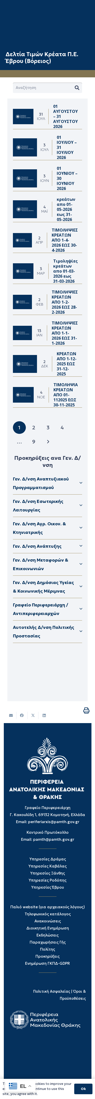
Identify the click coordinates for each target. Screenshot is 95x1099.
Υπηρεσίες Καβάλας (47, 866)
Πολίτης (47, 949)
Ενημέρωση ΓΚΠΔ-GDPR (47, 963)
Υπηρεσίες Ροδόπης (47, 880)
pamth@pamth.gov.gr (53, 839)
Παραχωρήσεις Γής (48, 942)
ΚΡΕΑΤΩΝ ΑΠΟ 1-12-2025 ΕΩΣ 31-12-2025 (67, 364)
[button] (47, 483)
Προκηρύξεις (47, 956)
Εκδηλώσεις (47, 935)
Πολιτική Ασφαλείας (51, 991)
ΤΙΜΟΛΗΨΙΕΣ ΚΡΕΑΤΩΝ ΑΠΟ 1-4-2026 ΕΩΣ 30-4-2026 (65, 240)
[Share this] (22, 715)
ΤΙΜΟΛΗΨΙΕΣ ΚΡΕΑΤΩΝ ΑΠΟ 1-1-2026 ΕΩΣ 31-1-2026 (65, 333)
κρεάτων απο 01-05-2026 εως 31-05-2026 (66, 209)
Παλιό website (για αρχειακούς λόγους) (47, 906)
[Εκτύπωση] (86, 710)
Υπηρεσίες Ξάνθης (47, 873)
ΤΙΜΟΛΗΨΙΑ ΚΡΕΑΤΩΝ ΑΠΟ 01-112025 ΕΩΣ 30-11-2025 (65, 395)
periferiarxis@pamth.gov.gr (53, 821)
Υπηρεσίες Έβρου (47, 887)
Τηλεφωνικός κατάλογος (48, 914)
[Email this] (11, 715)
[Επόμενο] (48, 441)
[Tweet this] (33, 715)
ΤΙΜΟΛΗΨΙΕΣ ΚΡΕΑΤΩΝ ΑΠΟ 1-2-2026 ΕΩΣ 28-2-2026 (65, 302)
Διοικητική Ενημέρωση (47, 928)
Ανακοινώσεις (47, 921)
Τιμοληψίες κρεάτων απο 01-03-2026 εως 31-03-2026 (65, 271)
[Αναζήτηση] (77, 87)
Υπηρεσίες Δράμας (47, 859)
